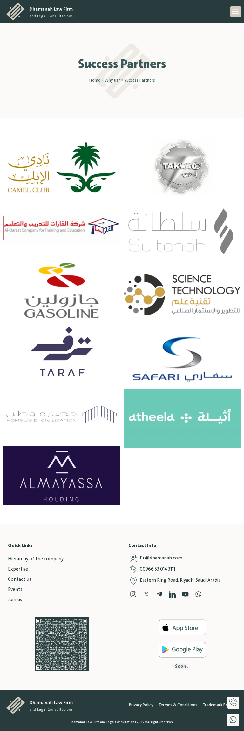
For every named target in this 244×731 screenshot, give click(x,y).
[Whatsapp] (198, 594)
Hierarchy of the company (36, 559)
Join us (15, 600)
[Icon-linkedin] (172, 594)
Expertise (18, 569)
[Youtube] (185, 594)
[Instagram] (133, 594)
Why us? (112, 80)
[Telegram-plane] (159, 594)
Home (94, 80)
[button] (235, 11)
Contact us (19, 579)
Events (15, 589)
